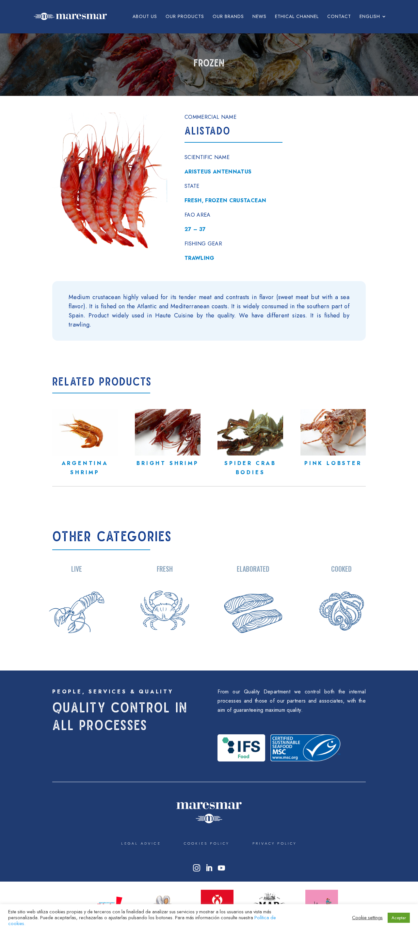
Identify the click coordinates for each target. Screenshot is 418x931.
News (259, 17)
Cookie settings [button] (367, 918)
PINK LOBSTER (333, 463)
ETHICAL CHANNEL (297, 17)
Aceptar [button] (399, 918)
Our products (185, 17)
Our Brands (228, 17)
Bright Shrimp (168, 463)
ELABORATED (253, 569)
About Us (145, 17)
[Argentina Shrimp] (85, 432)
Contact (339, 17)
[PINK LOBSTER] (333, 432)
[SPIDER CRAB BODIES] (250, 432)
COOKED (341, 569)
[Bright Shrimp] (167, 432)
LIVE (76, 569)
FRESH (165, 569)
